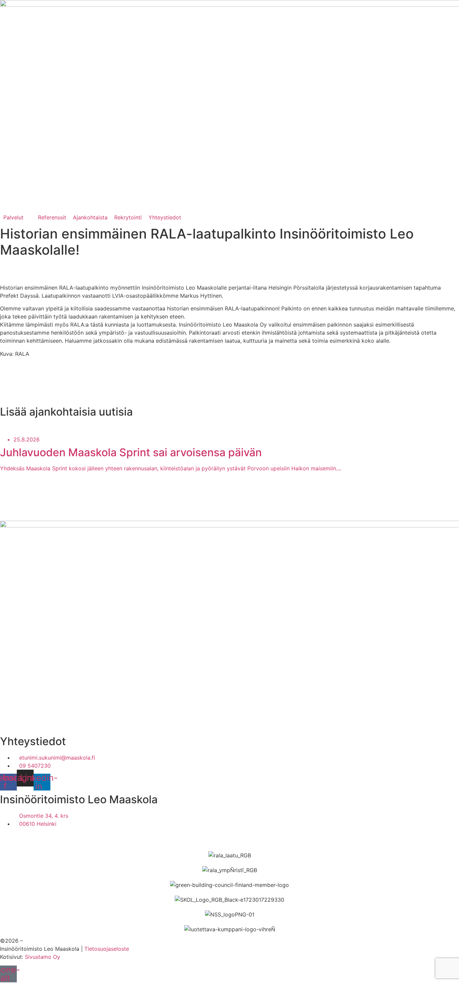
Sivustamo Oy (42, 956)
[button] (17, 217)
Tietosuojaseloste (106, 948)
